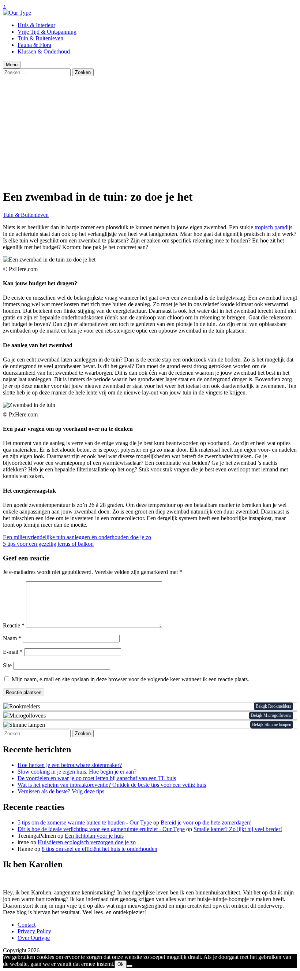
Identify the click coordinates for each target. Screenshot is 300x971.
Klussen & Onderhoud (44, 51)
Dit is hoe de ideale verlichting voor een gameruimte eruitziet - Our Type (101, 829)
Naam (12, 638)
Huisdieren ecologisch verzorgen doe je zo (87, 842)
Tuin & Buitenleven (40, 38)
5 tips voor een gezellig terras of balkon (48, 544)
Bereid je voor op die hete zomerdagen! (206, 822)
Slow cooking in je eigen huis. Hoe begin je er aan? (77, 771)
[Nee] (129, 966)
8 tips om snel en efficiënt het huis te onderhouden (99, 849)
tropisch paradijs (273, 227)
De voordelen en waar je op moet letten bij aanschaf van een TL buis (97, 778)
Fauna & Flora (34, 45)
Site (7, 665)
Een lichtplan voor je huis (94, 836)
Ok (120, 964)
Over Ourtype (34, 938)
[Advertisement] (150, 131)
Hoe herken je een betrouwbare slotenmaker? (70, 765)
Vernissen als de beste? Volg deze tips (61, 791)
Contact (26, 925)
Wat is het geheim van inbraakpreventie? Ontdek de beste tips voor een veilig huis (112, 785)
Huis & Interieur (36, 25)
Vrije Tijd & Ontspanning (47, 32)
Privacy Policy (34, 931)
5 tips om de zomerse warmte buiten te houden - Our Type (85, 822)
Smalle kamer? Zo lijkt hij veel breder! (238, 829)
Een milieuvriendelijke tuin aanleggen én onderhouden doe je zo (77, 537)
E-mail (13, 652)
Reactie (14, 625)
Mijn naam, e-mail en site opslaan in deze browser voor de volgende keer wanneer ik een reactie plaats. (130, 679)
